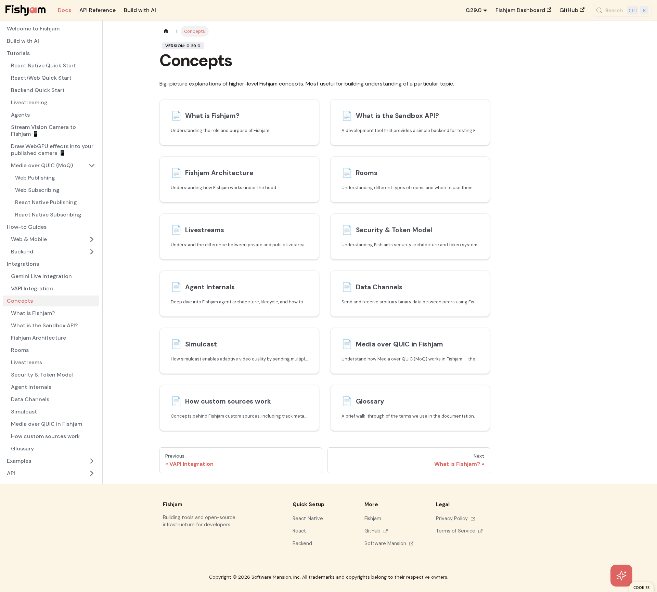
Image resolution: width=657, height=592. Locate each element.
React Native (308, 518)
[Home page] (165, 31)
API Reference (97, 10)
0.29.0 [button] (473, 10)
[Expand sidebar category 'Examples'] (91, 461)
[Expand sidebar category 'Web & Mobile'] (91, 239)
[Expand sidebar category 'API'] (91, 473)
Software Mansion (385, 543)
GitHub (568, 10)
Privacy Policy (452, 518)
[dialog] (641, 587)
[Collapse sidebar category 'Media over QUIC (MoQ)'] (91, 165)
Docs (64, 10)
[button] (53, 251)
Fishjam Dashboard (520, 10)
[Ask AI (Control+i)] (621, 576)
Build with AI (140, 10)
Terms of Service (455, 531)
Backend (302, 543)
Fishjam (372, 518)
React (299, 531)
